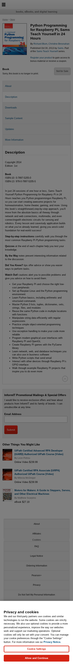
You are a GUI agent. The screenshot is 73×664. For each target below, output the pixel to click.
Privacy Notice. (52, 642)
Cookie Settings (36, 649)
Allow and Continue (36, 658)
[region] (36, 632)
